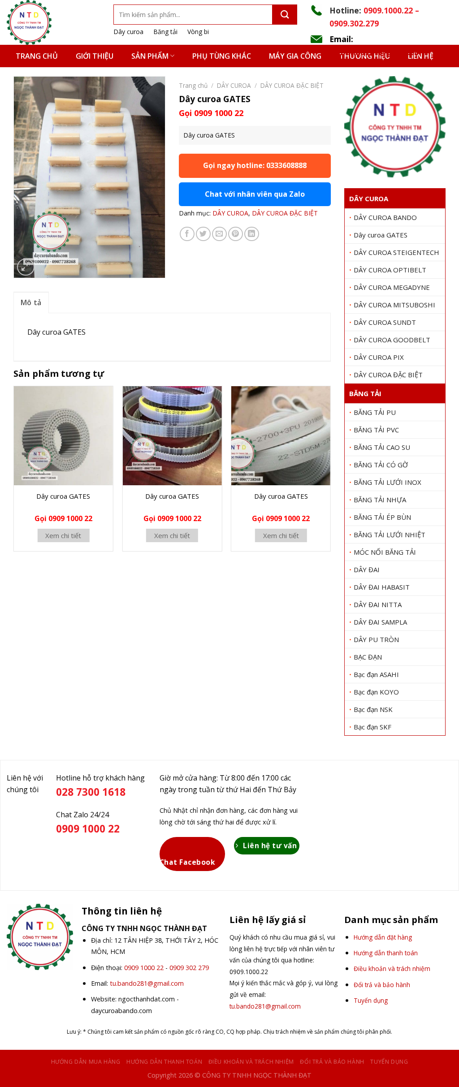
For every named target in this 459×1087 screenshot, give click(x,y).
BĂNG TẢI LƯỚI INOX (387, 482)
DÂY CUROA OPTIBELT (390, 269)
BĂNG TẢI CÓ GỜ (381, 464)
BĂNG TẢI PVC (376, 429)
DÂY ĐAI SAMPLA (380, 621)
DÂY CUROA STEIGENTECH (396, 252)
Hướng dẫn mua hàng (86, 1061)
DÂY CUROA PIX (379, 357)
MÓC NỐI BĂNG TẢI (385, 552)
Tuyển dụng (389, 1061)
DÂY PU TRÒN (376, 639)
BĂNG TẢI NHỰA (380, 499)
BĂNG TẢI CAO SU (382, 447)
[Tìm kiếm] (285, 14)
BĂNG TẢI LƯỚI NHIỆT (389, 534)
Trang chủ (37, 56)
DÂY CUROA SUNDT (385, 322)
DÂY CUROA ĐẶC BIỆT (388, 374)
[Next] (330, 472)
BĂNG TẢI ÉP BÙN (382, 517)
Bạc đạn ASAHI (376, 674)
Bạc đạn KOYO (376, 691)
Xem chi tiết (63, 535)
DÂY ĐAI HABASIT (382, 586)
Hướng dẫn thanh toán (164, 1061)
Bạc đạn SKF (372, 726)
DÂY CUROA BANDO (385, 217)
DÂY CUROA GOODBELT (392, 339)
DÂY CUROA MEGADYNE (392, 287)
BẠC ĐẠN (368, 656)
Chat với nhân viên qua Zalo (255, 194)
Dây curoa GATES (380, 234)
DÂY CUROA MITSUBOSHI (394, 304)
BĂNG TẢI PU (375, 412)
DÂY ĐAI (367, 569)
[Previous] (14, 472)
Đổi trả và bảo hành (332, 1061)
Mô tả (31, 302)
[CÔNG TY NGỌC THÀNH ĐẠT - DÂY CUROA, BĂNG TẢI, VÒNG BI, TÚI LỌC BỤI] (53, 22)
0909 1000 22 (144, 967)
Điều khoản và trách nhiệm (251, 1061)
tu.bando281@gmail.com (378, 52)
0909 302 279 (189, 967)
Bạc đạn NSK (373, 709)
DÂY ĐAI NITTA (378, 604)
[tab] (31, 302)
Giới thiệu (94, 56)
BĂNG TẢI (365, 393)
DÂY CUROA (368, 198)
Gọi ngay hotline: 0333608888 (255, 165)
